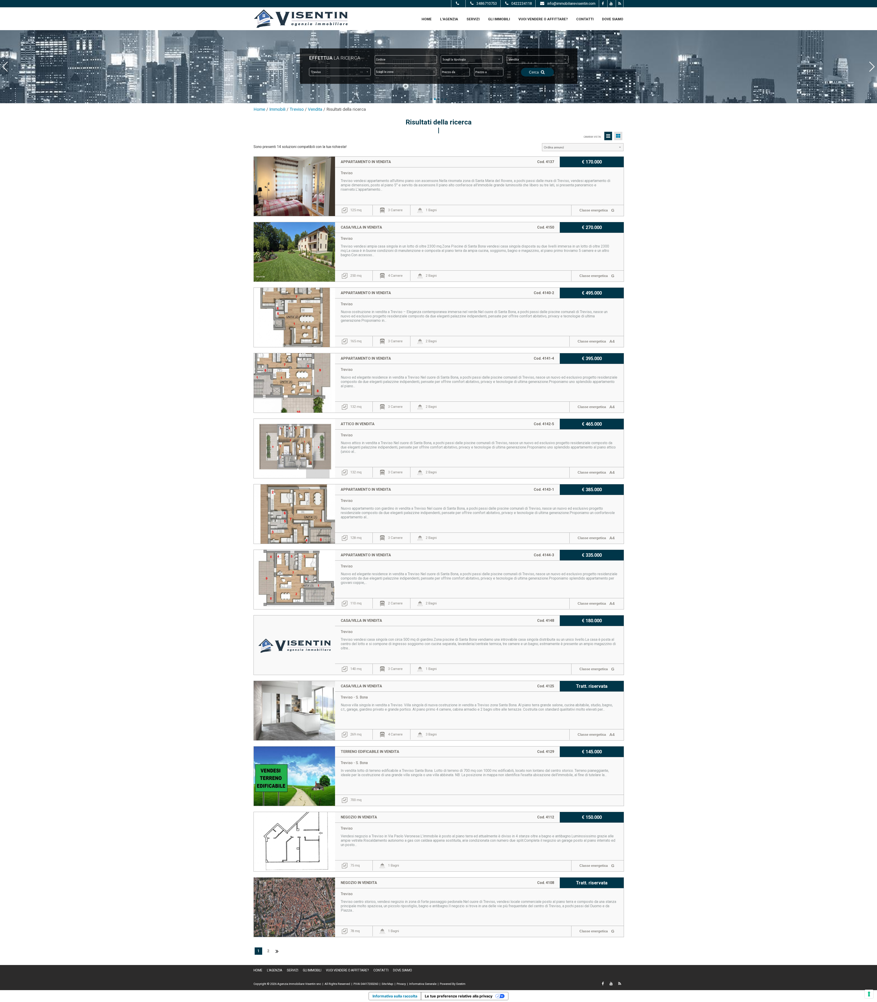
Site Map (387, 984)
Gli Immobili (499, 19)
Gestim (460, 984)
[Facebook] (602, 3)
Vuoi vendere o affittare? (543, 19)
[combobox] (472, 59)
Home (427, 19)
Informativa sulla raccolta (394, 996)
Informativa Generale (422, 984)
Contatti (585, 19)
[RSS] (619, 3)
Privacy (401, 984)
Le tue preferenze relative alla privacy (458, 996)
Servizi (473, 19)
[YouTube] (611, 3)
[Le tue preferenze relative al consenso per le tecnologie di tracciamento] (869, 994)
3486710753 (486, 3)
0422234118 (521, 3)
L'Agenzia (449, 19)
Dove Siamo (612, 19)
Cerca (534, 72)
